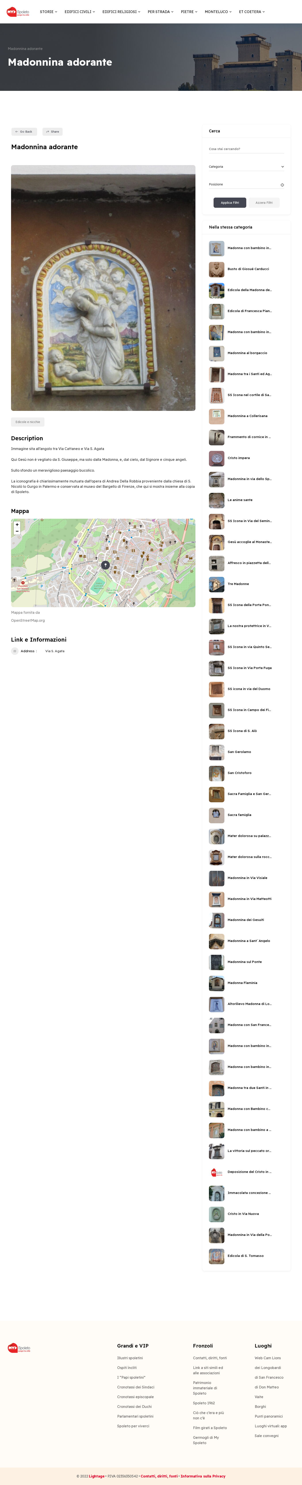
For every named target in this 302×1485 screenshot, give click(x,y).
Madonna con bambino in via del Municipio (250, 1066)
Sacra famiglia (239, 814)
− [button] (17, 531)
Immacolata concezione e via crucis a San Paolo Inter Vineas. (250, 1192)
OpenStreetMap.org (28, 620)
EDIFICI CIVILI (78, 11)
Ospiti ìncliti (127, 1367)
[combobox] (246, 166)
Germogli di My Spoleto (206, 1440)
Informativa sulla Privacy (203, 1476)
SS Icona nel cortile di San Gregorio (250, 395)
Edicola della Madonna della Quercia (250, 290)
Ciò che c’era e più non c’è (208, 1415)
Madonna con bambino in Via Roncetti (250, 248)
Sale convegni (267, 1436)
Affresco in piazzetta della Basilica (250, 562)
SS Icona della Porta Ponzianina (250, 604)
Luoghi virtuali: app (271, 1426)
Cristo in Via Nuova (243, 1213)
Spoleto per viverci (133, 1426)
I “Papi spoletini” (131, 1377)
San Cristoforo (240, 772)
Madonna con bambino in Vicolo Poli (250, 1045)
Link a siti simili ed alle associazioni (208, 1370)
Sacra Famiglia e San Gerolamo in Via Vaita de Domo (250, 793)
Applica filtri (230, 203)
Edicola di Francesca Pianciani (250, 311)
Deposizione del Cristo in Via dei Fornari (250, 1171)
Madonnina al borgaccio (247, 353)
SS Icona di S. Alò (242, 730)
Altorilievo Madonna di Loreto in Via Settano (250, 1003)
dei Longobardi (268, 1367)
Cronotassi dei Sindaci (135, 1387)
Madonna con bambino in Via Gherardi (250, 332)
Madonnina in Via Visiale (247, 877)
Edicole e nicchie (27, 422)
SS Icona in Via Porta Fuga (250, 667)
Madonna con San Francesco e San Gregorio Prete (250, 1024)
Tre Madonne (238, 583)
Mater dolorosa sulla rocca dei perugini (250, 856)
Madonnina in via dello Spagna (250, 478)
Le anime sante (240, 499)
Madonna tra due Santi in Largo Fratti (250, 1087)
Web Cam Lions (268, 1358)
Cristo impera (239, 457)
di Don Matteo (267, 1387)
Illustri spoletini (130, 1358)
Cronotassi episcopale (135, 1397)
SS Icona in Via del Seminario (250, 520)
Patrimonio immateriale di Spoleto (205, 1387)
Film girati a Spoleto (210, 1428)
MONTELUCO (216, 11)
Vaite (259, 1397)
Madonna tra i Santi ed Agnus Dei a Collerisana (250, 374)
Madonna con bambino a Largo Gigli (250, 1129)
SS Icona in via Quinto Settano (250, 646)
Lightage (96, 1476)
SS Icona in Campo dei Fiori (250, 709)
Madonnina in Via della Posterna (250, 1234)
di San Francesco (269, 1377)
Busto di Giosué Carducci (248, 269)
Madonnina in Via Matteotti (249, 898)
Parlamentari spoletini (135, 1416)
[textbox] (216, 166)
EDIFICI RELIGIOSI (119, 11)
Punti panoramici (269, 1416)
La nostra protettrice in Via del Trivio (250, 625)
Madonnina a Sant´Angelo (249, 940)
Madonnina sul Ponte (245, 961)
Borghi (260, 1406)
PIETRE (187, 11)
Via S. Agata (54, 651)
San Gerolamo (239, 751)
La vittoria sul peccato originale (250, 1150)
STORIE (47, 11)
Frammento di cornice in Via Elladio (250, 436)
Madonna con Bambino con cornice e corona (250, 1108)
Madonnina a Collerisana (248, 415)
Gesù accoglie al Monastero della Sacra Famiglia (250, 541)
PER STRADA (159, 11)
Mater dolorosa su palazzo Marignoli (250, 835)
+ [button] (17, 524)
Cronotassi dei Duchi (134, 1406)
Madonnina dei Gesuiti (246, 919)
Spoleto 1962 (204, 1403)
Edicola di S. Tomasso (246, 1255)
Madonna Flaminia (242, 982)
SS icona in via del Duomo (249, 688)
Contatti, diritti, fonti (210, 1358)
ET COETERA (250, 11)
